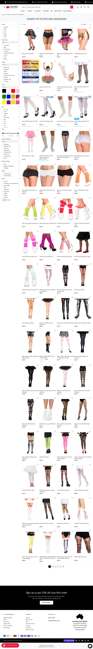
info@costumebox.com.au (54, 620)
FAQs (27, 621)
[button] (4, 7)
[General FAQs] (81, 7)
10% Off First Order (30, 623)
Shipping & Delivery (7, 617)
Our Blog (28, 625)
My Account (6, 621)
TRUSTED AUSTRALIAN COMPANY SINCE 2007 (81, 2)
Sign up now (46, 602)
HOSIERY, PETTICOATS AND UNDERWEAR (15, 14)
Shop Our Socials (29, 629)
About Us (28, 617)
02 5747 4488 (51, 617)
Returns (5, 619)
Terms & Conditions (7, 625)
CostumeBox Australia (10, 640)
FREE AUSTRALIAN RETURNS (43, 2)
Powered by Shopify (18, 640)
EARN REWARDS (60, 2)
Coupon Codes (6, 623)
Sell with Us (28, 627)
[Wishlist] (84, 7)
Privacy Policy (6, 627)
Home (4, 14)
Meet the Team (29, 619)
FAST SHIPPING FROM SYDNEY (24, 2)
